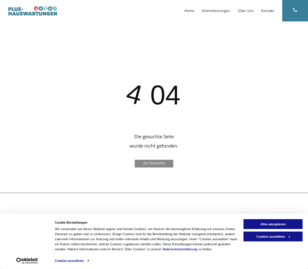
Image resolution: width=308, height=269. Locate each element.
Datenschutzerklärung (180, 249)
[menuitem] (189, 10)
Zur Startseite (154, 163)
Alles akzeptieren (273, 224)
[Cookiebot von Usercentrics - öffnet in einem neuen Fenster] (27, 261)
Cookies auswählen (69, 260)
